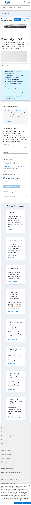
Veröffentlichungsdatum (13, 178)
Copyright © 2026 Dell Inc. (9, 479)
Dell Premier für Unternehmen (10, 472)
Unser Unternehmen (7, 454)
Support (3, 432)
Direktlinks (5, 66)
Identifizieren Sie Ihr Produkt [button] (12, 111)
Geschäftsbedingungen (8, 483)
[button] (25, 2)
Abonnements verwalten (12, 256)
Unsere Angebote (6, 450)
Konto (3, 428)
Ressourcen (4, 462)
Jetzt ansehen (12, 281)
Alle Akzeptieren (26, 502)
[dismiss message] (28, 71)
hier (12, 94)
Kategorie (5, 152)
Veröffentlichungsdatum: (10, 168)
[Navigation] (2, 2)
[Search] (26, 148)
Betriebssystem (7, 159)
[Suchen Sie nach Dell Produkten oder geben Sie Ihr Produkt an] (28, 7)
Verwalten (3, 502)
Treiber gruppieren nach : (10, 174)
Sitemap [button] (3, 440)
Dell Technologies (7, 468)
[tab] (15, 196)
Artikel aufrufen (13, 363)
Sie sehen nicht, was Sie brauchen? (13, 166)
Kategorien (9, 182)
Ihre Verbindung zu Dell (8, 436)
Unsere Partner (5, 458)
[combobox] (15, 7)
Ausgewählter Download (12, 186)
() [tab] (14, 192)
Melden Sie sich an (16, 92)
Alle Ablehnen (18, 502)
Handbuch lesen (13, 311)
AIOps (10, 229)
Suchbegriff (6, 144)
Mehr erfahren (10, 119)
